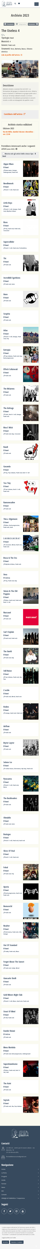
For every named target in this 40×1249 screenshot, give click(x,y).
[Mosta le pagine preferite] (19, 4)
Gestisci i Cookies (16, 1242)
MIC (2, 1191)
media (3, 1180)
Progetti (4, 1176)
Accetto (5, 1242)
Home (3, 1169)
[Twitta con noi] (10, 1211)
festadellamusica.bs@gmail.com (16, 1156)
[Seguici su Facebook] (4, 1211)
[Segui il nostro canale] (22, 1211)
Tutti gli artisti (22, 24)
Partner (3, 1184)
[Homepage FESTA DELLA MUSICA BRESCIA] (7, 3)
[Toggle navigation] (36, 4)
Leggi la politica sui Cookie (9, 1237)
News (3, 1187)
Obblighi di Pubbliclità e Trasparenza (13, 1198)
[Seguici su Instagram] (16, 1211)
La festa (4, 1173)
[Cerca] (15, 3)
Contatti (4, 1194)
